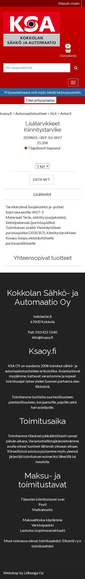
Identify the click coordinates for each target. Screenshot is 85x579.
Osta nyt (41, 179)
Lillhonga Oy (34, 573)
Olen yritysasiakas (40, 100)
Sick (54, 113)
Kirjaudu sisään (69, 3)
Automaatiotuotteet (31, 113)
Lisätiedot (42, 194)
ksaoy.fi (6, 113)
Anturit (65, 113)
